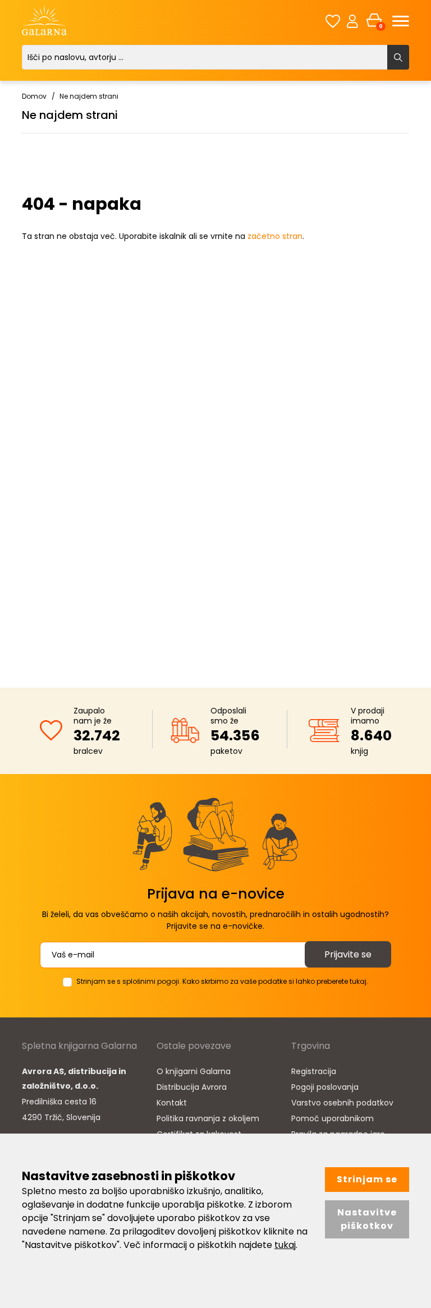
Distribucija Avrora (192, 1087)
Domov (34, 96)
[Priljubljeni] (332, 21)
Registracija (313, 1071)
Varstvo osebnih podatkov (342, 1102)
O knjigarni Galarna (194, 1071)
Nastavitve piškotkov (367, 1219)
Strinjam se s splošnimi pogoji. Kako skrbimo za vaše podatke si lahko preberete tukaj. (222, 981)
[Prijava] (352, 20)
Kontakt (172, 1102)
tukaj (285, 1244)
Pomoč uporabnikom (332, 1118)
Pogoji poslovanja (325, 1087)
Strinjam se (367, 1179)
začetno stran (274, 236)
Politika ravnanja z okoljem (208, 1118)
